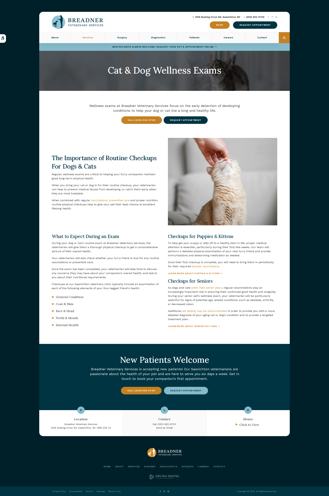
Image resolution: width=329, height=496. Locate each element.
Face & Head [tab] (65, 311)
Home (107, 466)
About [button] (54, 37)
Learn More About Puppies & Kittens (194, 273)
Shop (219, 25)
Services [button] (87, 37)
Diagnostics (158, 37)
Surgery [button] (122, 37)
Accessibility (75, 491)
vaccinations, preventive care (110, 200)
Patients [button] (194, 37)
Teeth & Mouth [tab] (67, 318)
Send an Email (164, 427)
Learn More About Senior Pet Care (192, 326)
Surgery (149, 466)
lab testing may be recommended (204, 311)
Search (89, 491)
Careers (228, 37)
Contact (262, 37)
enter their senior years (206, 287)
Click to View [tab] (249, 425)
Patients (188, 466)
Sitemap (100, 491)
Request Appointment (255, 25)
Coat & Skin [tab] (64, 304)
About (119, 466)
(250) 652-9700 (255, 17)
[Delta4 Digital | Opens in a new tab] (164, 478)
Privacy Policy (59, 491)
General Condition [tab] (69, 297)
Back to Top (114, 491)
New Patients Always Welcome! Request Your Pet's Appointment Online (163, 47)
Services (134, 466)
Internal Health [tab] (67, 325)
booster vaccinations (205, 266)
